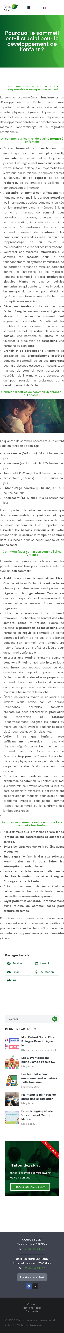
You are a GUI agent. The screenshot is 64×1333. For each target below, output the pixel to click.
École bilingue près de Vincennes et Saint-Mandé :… (37, 1115)
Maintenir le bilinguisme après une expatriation (38, 1096)
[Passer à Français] (44, 7)
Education (27, 1086)
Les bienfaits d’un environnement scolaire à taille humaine (39, 1078)
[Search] (54, 1019)
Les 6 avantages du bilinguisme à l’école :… (38, 1059)
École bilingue (29, 1123)
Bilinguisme (27, 1049)
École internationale (46, 1049)
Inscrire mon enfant (32, 1277)
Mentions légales (32, 1307)
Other (37, 1086)
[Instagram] (35, 1286)
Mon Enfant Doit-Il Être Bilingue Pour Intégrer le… (37, 1041)
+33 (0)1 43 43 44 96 (34, 1249)
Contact (32, 1304)
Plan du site (32, 1311)
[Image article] (12, 1043)
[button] (28, 7)
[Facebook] (29, 1286)
